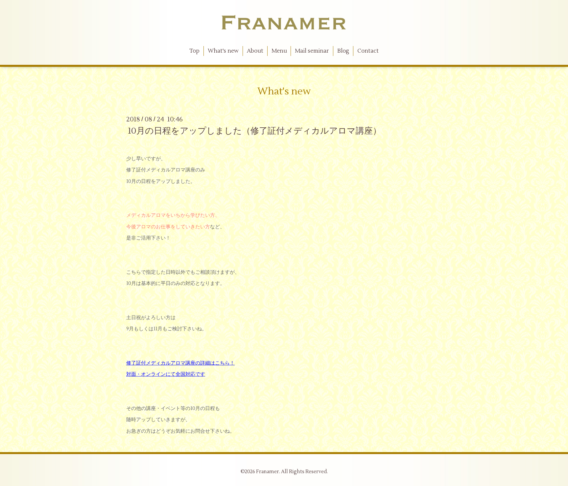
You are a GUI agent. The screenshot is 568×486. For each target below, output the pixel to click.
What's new (223, 51)
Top (194, 51)
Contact (368, 51)
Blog (343, 51)
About (255, 51)
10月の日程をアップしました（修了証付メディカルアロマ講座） (254, 131)
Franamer (267, 472)
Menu (279, 51)
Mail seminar (312, 51)
